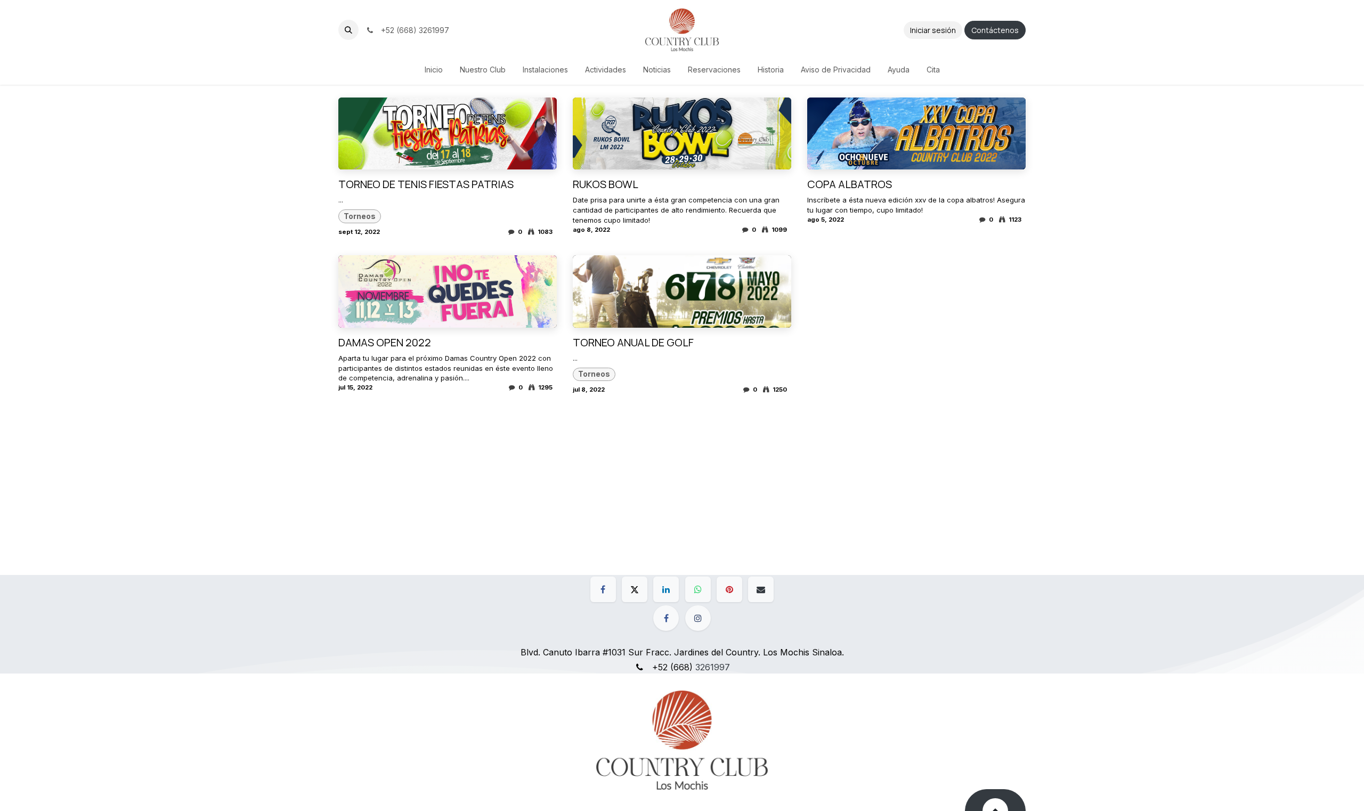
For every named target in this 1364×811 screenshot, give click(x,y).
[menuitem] (433, 69)
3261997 (712, 667)
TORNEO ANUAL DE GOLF (633, 342)
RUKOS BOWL (605, 184)
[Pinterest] (729, 589)
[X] (634, 589)
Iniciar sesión (933, 30)
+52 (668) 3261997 (413, 30)
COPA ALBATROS (849, 184)
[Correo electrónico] (761, 589)
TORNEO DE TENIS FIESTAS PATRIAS (426, 184)
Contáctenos (995, 30)
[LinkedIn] (666, 589)
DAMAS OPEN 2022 (384, 342)
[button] (348, 30)
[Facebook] (603, 589)
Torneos (360, 216)
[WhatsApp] (698, 589)
